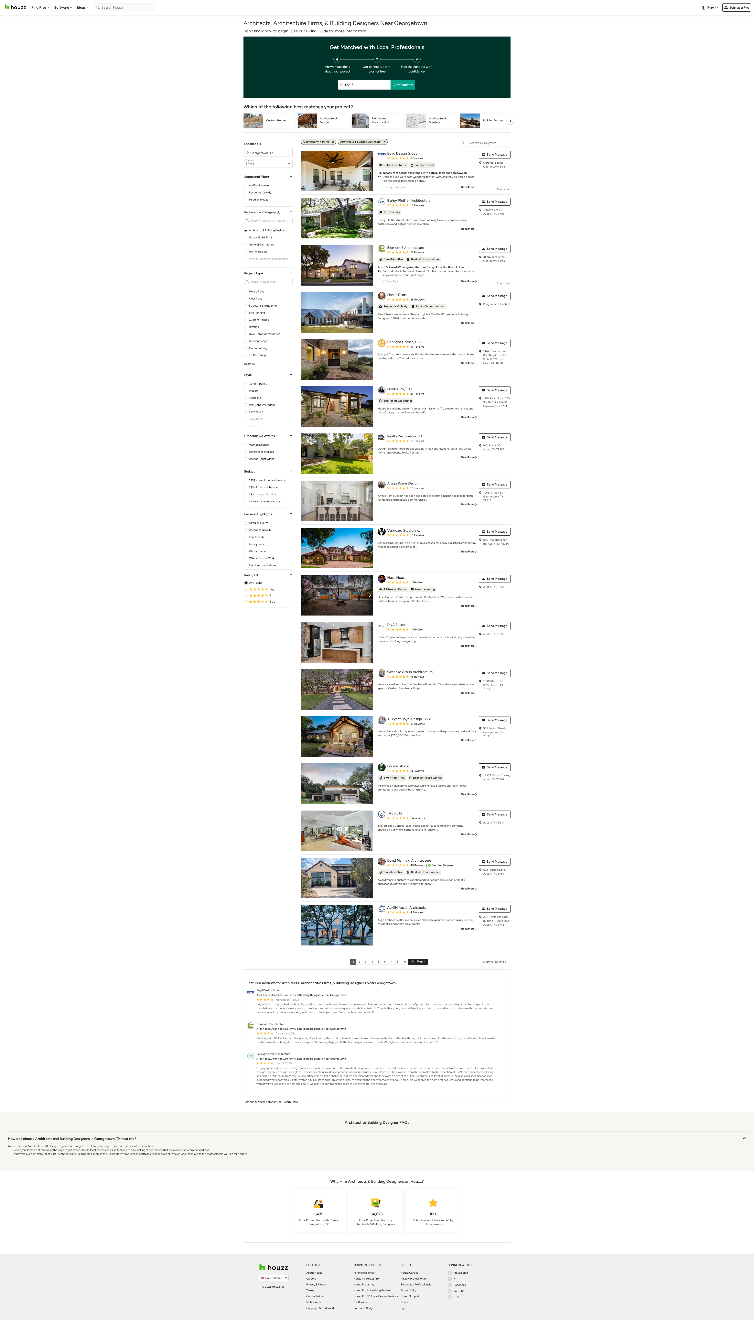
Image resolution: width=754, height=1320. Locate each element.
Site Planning (257, 312)
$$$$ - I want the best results (267, 480)
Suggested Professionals (416, 1284)
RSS (456, 1297)
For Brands (360, 1302)
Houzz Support (410, 1296)
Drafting (254, 327)
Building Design (258, 341)
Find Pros (38, 7)
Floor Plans (255, 298)
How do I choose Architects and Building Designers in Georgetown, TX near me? (72, 1139)
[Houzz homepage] (15, 6)
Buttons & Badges (364, 1308)
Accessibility (408, 1290)
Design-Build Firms (261, 237)
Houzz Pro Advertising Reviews (372, 1290)
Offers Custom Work (262, 558)
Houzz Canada (409, 1272)
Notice (322, 1284)
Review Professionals (414, 1278)
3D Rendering (257, 355)
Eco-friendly (256, 537)
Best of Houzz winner (262, 459)
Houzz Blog (461, 1272)
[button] (440, 865)
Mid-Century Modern (262, 405)
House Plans (256, 291)
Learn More (291, 1102)
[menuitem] (40, 7)
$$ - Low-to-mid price (262, 494)
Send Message (497, 154)
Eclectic (254, 426)
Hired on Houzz (258, 199)
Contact (406, 1302)
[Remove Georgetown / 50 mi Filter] (333, 142)
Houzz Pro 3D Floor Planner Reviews (375, 1296)
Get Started (403, 85)
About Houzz (314, 1272)
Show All (249, 363)
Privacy (310, 1284)
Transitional (256, 419)
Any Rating (255, 582)
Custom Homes (259, 320)
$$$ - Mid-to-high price (263, 487)
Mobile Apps (313, 1302)
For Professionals (364, 1272)
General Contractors (261, 244)
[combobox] (124, 7)
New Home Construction (264, 334)
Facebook (460, 1285)
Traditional (255, 397)
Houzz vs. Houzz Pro (366, 1278)
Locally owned (257, 544)
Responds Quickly (260, 192)
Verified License (259, 185)
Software (61, 7)
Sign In (405, 1308)
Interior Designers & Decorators (268, 258)
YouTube (459, 1291)
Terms (310, 1290)
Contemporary (258, 383)
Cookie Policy (314, 1296)
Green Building (258, 348)
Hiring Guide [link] (317, 31)
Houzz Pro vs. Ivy (363, 1284)
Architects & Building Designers (268, 230)
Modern (254, 390)
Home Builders (258, 251)
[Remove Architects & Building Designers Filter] (384, 142)
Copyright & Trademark (320, 1308)
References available (262, 451)
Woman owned (258, 551)
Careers (311, 1278)
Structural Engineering (263, 305)
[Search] (98, 7)
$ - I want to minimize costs (266, 501)
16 (404, 961)
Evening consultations (262, 565)
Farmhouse (256, 412)
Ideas (81, 7)
